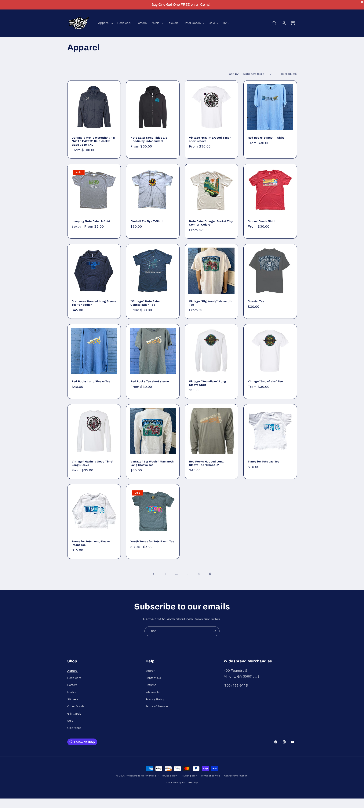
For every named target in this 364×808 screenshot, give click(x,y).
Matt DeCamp (190, 782)
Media (71, 692)
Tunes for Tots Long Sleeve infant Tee (91, 543)
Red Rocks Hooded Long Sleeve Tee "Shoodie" (206, 463)
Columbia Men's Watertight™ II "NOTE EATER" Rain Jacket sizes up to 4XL (93, 141)
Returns (151, 684)
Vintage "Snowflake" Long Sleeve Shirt (207, 383)
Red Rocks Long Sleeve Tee (91, 381)
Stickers (72, 699)
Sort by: (234, 73)
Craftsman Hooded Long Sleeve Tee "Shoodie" (94, 303)
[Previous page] (153, 573)
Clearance (74, 727)
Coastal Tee (256, 301)
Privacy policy (189, 776)
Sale (70, 720)
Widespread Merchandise (141, 776)
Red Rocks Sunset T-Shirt (266, 137)
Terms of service (210, 776)
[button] (105, 23)
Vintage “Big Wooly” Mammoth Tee (210, 303)
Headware (74, 677)
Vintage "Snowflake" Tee (265, 381)
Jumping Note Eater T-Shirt (91, 221)
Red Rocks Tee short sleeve (149, 381)
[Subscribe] (214, 631)
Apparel (72, 670)
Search (150, 670)
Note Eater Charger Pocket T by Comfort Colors (211, 223)
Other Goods (75, 706)
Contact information (236, 776)
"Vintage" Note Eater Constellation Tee (145, 303)
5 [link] (210, 574)
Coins (204, 4)
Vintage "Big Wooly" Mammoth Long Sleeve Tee (152, 463)
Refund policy (169, 776)
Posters (72, 684)
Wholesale (153, 692)
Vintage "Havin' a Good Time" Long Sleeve (93, 463)
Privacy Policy (155, 699)
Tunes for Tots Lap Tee (263, 461)
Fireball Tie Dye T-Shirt (146, 221)
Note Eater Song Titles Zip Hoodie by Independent (148, 139)
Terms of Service (157, 706)
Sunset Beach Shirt (261, 221)
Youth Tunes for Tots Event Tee (152, 541)
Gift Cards (74, 713)
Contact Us (153, 677)
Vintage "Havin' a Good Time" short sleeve (210, 139)
